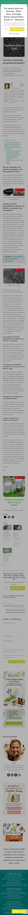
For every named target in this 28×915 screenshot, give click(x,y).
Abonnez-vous (17, 29)
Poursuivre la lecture (14, 33)
